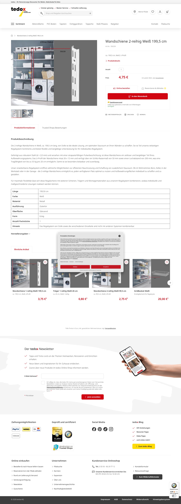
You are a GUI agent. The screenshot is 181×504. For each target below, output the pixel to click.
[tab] (121, 88)
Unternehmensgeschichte (64, 484)
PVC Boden (51, 24)
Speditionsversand (116, 102)
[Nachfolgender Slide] (170, 282)
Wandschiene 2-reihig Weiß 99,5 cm (110, 291)
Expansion (58, 475)
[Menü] (177, 483)
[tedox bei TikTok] (105, 429)
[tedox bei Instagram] (111, 429)
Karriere (57, 471)
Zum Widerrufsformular (149, 477)
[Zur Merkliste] (152, 11)
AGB (116, 499)
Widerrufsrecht (142, 499)
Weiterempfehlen (114, 114)
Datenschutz (127, 499)
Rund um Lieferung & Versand (26, 475)
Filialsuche (165, 24)
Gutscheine (18, 489)
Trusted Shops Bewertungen (54, 127)
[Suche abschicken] (90, 13)
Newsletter (18, 484)
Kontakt (154, 24)
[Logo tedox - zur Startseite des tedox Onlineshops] (21, 11)
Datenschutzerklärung (55, 387)
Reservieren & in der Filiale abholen (27, 471)
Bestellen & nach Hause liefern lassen (28, 466)
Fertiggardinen (76, 24)
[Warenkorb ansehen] (167, 11)
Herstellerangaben (19, 233)
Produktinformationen (24, 127)
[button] (54, 73)
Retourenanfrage (142, 471)
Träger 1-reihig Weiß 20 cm (65, 291)
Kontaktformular (141, 466)
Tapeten (63, 24)
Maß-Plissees (102, 24)
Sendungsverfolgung (22, 480)
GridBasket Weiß (141, 291)
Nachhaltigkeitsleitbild (63, 489)
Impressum (105, 499)
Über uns (57, 480)
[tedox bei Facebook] (94, 429)
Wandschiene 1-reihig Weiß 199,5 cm (29, 291)
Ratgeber (115, 24)
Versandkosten (159, 78)
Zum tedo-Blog (145, 446)
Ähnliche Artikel (21, 249)
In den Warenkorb (139, 96)
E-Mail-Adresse (31, 376)
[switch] (174, 496)
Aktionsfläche (38, 24)
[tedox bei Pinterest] (100, 429)
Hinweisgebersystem (161, 499)
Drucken (130, 114)
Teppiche (89, 24)
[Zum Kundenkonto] (160, 11)
